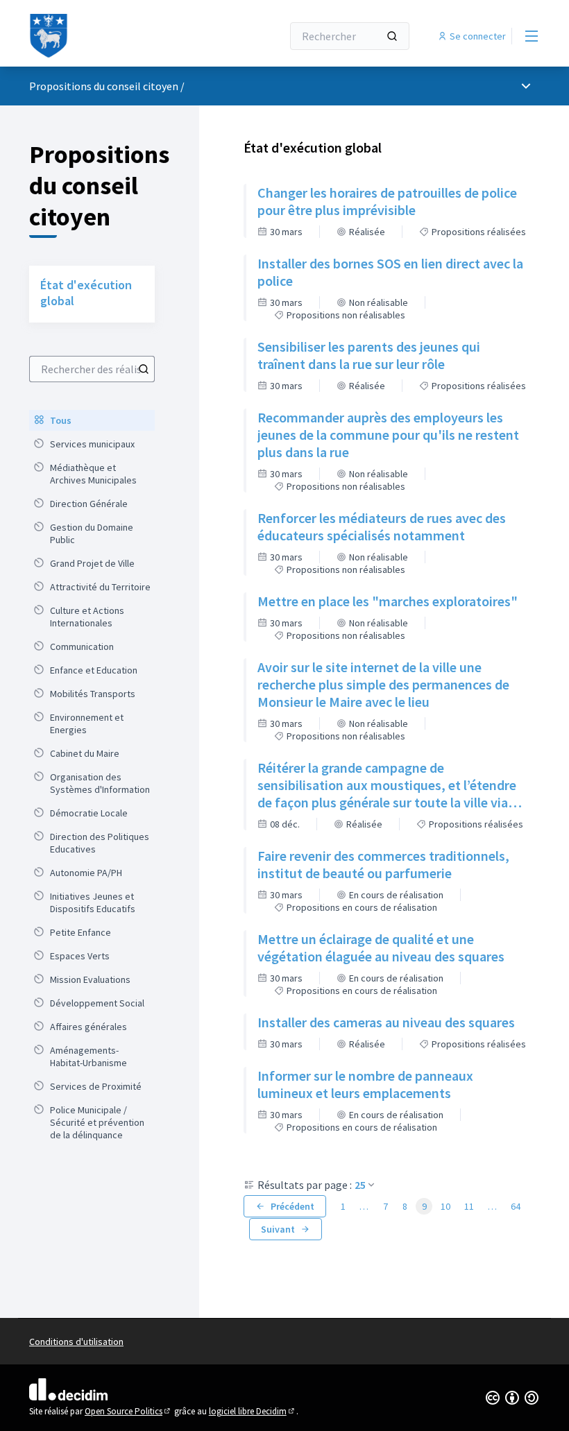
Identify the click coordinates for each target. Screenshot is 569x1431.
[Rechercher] (392, 36)
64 (515, 1206)
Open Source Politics (128, 1411)
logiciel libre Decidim (252, 1411)
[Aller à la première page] (121, 36)
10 (445, 1206)
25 (360, 1185)
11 (469, 1206)
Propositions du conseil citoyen (103, 86)
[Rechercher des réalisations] (143, 369)
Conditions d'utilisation (76, 1341)
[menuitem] (92, 420)
